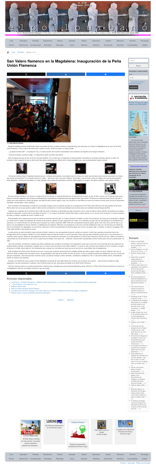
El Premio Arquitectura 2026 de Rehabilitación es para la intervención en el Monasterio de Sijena (139, 281)
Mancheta (120, 45)
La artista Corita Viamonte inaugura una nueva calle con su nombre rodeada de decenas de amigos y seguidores (49, 291)
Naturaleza (23, 41)
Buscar (138, 66)
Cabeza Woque (77, 422)
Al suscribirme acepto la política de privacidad (137, 82)
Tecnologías (145, 41)
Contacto (123, 463)
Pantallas (35, 41)
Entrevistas (47, 45)
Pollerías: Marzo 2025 (18, 286)
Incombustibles (132, 45)
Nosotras (84, 45)
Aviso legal (131, 463)
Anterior (61, 300)
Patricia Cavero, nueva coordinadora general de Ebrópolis (30, 293)
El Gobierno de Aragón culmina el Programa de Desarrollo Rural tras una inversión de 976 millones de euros (139, 405)
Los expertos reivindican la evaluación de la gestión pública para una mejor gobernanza (139, 349)
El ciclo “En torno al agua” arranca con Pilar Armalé (138, 103)
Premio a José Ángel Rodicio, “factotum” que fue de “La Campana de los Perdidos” (139, 244)
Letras (72, 45)
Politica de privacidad (143, 463)
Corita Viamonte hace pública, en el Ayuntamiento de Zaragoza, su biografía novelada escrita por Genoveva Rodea (138, 378)
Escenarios (96, 41)
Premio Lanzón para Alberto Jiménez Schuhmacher (137, 369)
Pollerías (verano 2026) (139, 254)
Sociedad (72, 41)
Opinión (108, 41)
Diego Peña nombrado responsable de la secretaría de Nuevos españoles (138, 260)
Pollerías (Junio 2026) (139, 323)
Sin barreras (108, 45)
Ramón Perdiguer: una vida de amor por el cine (139, 250)
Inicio (11, 41)
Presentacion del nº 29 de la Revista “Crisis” (139, 297)
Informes (133, 41)
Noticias (60, 41)
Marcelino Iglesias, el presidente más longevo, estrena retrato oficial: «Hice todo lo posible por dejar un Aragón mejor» (139, 394)
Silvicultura (120, 41)
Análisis (144, 45)
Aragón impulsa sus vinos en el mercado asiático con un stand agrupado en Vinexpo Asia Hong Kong (139, 316)
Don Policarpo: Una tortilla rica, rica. (24, 284)
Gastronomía (23, 45)
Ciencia (11, 45)
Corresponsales (35, 45)
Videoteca (96, 45)
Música (84, 41)
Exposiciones (47, 41)
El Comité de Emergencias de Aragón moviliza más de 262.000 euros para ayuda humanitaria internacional (139, 340)
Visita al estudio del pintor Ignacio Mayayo (25, 288)
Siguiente (70, 300)
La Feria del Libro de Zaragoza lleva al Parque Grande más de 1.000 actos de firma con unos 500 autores (138, 330)
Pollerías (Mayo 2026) (139, 386)
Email (130, 74)
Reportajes (59, 45)
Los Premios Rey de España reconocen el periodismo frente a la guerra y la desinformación (139, 290)
